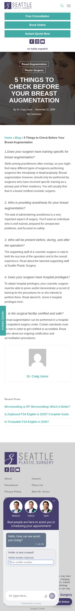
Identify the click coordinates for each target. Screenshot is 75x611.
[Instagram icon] (37, 41)
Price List (37, 485)
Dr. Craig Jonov (24, 109)
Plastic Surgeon (34, 70)
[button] (69, 5)
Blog (18, 137)
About (8, 478)
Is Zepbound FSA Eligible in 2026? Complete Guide (37, 414)
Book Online (37, 24)
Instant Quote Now (37, 33)
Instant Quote (2, 320)
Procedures (11, 485)
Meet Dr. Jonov (41, 491)
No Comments (34, 114)
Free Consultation (37, 16)
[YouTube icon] (42, 41)
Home (8, 137)
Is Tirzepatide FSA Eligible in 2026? (27, 421)
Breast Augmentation (34, 64)
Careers (36, 478)
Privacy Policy (13, 491)
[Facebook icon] (31, 41)
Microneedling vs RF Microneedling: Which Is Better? (37, 406)
